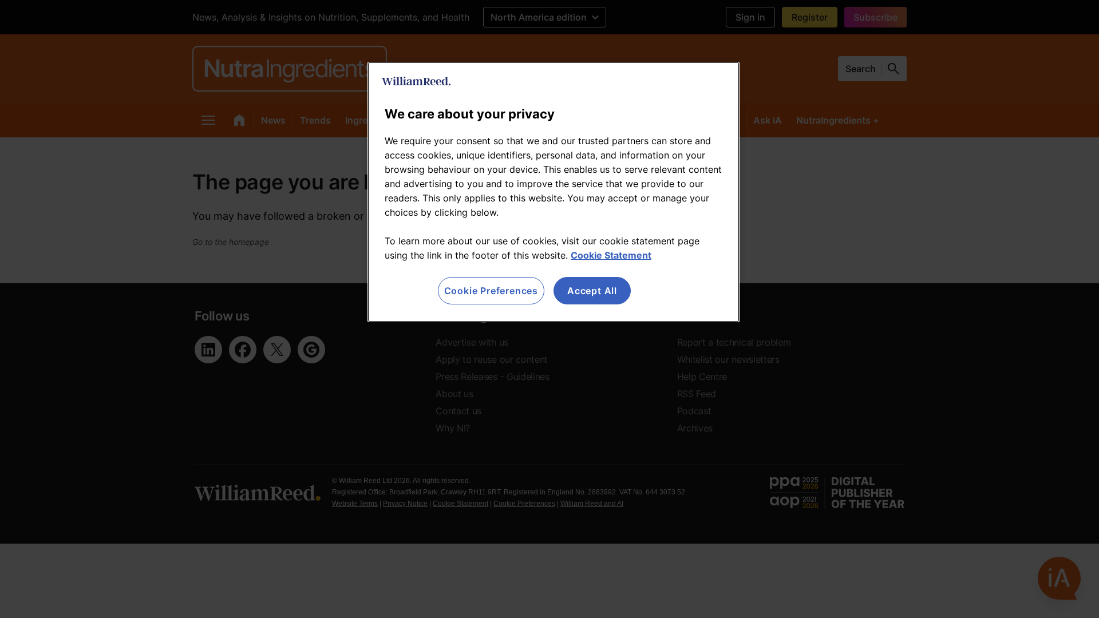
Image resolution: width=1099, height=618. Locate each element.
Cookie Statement (611, 255)
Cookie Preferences (491, 290)
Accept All (592, 290)
